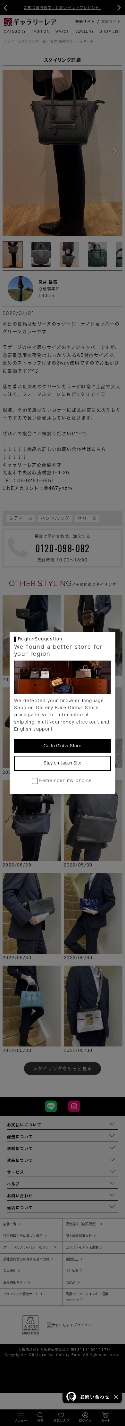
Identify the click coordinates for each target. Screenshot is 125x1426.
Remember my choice (65, 781)
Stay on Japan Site (62, 763)
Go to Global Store (62, 746)
